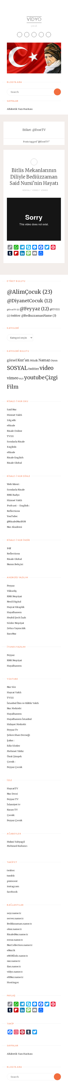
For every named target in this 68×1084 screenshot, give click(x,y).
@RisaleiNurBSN (16, 521)
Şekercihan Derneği (18, 734)
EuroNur (11, 633)
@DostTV (13, 309)
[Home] (19, 141)
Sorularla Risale (16, 441)
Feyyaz (11, 585)
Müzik (34, 360)
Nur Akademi (14, 526)
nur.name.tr (13, 960)
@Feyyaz (34, 309)
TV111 (10, 436)
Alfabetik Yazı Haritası (19, 108)
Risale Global (14, 462)
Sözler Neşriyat (15, 622)
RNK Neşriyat (14, 596)
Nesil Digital (14, 601)
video (35, 190)
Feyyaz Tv (12, 729)
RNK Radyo (13, 494)
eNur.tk (11, 950)
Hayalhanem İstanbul (19, 719)
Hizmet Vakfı (14, 414)
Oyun (54, 360)
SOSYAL (26, 190)
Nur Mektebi (14, 708)
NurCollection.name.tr (19, 945)
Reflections (13, 510)
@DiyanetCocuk (29, 301)
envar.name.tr (15, 939)
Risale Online (14, 430)
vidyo (34, 19)
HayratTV (12, 788)
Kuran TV (12, 809)
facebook (12, 891)
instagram (13, 886)
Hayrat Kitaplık (15, 607)
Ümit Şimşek (14, 756)
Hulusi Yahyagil (16, 841)
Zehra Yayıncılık (16, 628)
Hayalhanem (14, 612)
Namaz (44, 360)
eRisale (11, 425)
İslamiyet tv (13, 804)
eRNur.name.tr (15, 977)
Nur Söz (11, 686)
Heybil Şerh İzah (16, 617)
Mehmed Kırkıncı (17, 845)
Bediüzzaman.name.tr (19, 923)
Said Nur (12, 409)
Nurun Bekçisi (15, 564)
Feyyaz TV (12, 799)
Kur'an (23, 360)
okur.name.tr (14, 929)
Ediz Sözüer (13, 745)
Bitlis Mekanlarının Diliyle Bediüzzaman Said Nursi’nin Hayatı (34, 176)
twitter (33, 369)
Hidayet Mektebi (16, 724)
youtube (34, 377)
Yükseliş (12, 590)
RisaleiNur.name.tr (17, 934)
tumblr (11, 875)
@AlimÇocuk (29, 292)
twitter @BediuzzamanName (33, 315)
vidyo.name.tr (15, 971)
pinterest (12, 881)
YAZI (21, 379)
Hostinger (13, 982)
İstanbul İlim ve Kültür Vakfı (23, 703)
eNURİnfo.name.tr (17, 955)
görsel (12, 360)
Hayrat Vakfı (14, 692)
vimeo (44, 190)
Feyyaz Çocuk (14, 767)
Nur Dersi (12, 793)
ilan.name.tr (14, 966)
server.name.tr (15, 918)
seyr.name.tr (14, 913)
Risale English (15, 457)
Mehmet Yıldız (15, 751)
